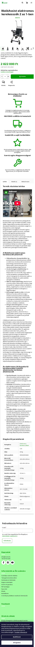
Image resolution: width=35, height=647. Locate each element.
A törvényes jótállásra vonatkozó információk (14, 596)
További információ (20, 632)
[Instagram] (8, 562)
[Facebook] (3, 562)
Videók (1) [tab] (14, 182)
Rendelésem (5, 593)
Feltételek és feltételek (8, 580)
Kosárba (23, 76)
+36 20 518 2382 (5, 559)
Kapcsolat (4, 589)
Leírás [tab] (5, 182)
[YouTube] (12, 562)
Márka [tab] (25, 182)
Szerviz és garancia (7, 585)
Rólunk (3, 591)
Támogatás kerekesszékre (9, 578)
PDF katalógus (5, 587)
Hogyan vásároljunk (6, 582)
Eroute (17, 18)
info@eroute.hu (5, 557)
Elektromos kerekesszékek (24, 444)
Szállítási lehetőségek (7, 72)
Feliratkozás (7, 541)
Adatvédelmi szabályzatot (9, 536)
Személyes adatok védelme (9, 576)
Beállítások (17, 637)
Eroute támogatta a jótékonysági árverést (14, 620)
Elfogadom (17, 643)
